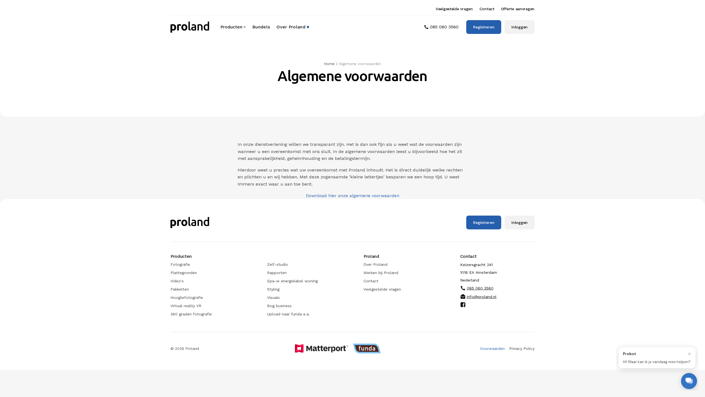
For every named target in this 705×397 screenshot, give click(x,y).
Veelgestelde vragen (454, 9)
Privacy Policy (522, 348)
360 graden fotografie (191, 314)
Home (329, 63)
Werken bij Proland (381, 272)
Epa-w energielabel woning (292, 281)
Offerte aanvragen (518, 9)
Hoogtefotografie (186, 297)
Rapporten (277, 272)
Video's (177, 281)
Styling (273, 289)
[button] (233, 27)
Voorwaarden (492, 348)
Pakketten (179, 289)
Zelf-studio (277, 264)
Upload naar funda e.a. (288, 314)
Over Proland (290, 26)
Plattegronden (183, 272)
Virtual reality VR (185, 306)
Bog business (279, 306)
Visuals (273, 297)
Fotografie (180, 264)
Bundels (261, 26)
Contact (486, 9)
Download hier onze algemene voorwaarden (352, 195)
